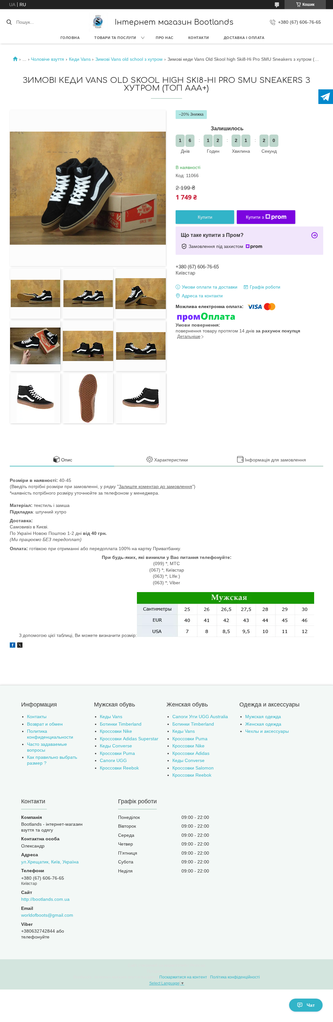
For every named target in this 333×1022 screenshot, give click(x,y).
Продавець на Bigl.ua (166, 971)
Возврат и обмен (45, 724)
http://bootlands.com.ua (45, 899)
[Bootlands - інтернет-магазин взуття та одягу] (98, 22)
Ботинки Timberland (120, 724)
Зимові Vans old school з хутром (129, 59)
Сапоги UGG (113, 760)
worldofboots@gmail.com (47, 915)
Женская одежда (263, 724)
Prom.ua (197, 965)
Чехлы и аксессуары (267, 731)
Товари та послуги (115, 38)
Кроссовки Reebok (119, 767)
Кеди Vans (80, 59)
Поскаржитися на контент (183, 977)
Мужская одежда (263, 716)
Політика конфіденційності (235, 977)
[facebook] (12, 646)
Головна (70, 38)
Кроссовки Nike (116, 731)
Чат (311, 1005)
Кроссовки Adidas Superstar (129, 738)
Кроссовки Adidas (190, 753)
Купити (205, 217)
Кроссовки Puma (117, 753)
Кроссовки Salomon (193, 767)
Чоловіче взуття (47, 59)
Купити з (255, 217)
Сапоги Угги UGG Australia (200, 716)
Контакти (198, 38)
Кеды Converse (116, 745)
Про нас (165, 38)
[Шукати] (9, 22)
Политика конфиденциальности (50, 734)
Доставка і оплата (244, 38)
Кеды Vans (111, 716)
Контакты (37, 716)
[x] (19, 646)
